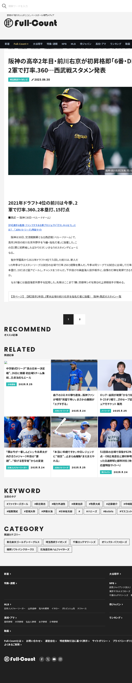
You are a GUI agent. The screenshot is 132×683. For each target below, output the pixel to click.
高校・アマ (101, 43)
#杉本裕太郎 (65, 511)
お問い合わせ (33, 641)
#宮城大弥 (29, 511)
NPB (64, 43)
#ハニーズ (91, 511)
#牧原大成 (94, 504)
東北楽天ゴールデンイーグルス (23, 542)
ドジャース (82, 608)
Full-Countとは (12, 641)
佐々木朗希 (44, 608)
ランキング (115, 43)
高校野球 (8, 621)
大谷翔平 (38, 43)
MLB (73, 43)
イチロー (55, 608)
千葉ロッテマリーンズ (84, 542)
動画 (6, 631)
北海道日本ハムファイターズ (54, 549)
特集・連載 (52, 43)
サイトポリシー (100, 641)
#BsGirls (108, 511)
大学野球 (19, 621)
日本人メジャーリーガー (14, 608)
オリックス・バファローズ (114, 542)
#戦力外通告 (58, 504)
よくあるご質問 (12, 644)
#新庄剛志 (40, 504)
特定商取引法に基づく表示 (74, 641)
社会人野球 (31, 621)
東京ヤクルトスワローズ (119, 591)
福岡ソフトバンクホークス (20, 549)
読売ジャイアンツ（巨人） (120, 587)
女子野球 (43, 621)
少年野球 (54, 621)
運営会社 (50, 641)
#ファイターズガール (17, 504)
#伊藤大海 (47, 511)
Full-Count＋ (21, 43)
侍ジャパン (85, 43)
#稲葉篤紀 (12, 511)
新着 (7, 43)
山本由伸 (32, 608)
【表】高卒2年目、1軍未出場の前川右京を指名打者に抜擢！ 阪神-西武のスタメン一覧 (73, 296)
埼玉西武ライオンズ (19, 79)
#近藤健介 (111, 504)
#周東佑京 (77, 504)
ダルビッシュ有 (68, 608)
